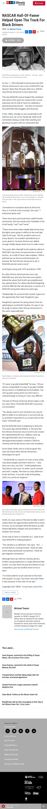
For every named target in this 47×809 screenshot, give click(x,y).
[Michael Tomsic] (7, 611)
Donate (40, 3)
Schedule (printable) (11, 759)
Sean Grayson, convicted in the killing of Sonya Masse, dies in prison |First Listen (21, 656)
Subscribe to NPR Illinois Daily (14, 764)
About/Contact (9, 740)
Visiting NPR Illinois (10, 745)
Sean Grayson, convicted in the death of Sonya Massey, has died (20, 666)
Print (42, 31)
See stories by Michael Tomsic (26, 629)
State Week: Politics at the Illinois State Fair (20, 694)
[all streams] (44, 806)
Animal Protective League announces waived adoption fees (20, 686)
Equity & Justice (10, 592)
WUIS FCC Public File (11, 750)
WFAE (39, 587)
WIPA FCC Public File (11, 754)
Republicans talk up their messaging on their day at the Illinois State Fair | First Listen (22, 703)
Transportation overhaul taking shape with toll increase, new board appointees (20, 676)
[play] (3, 806)
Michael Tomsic (15, 29)
